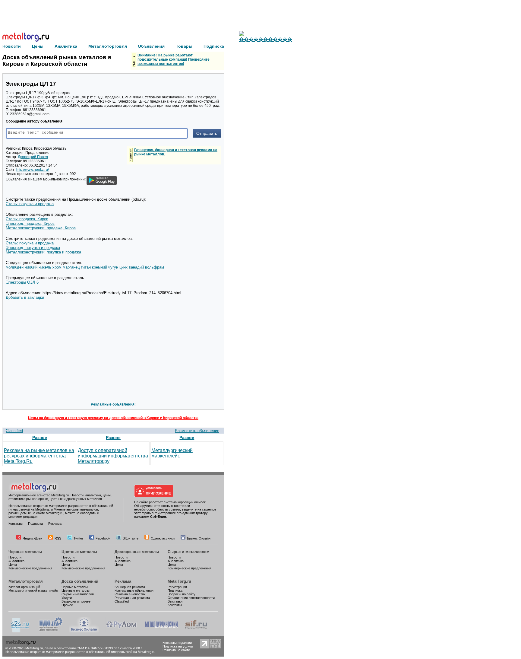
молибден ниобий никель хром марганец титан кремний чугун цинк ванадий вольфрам (85, 267)
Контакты (15, 523)
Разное (39, 437)
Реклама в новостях (130, 594)
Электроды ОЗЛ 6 (22, 282)
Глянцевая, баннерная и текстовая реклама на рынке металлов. (175, 152)
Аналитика (16, 561)
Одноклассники (163, 538)
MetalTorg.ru (179, 581)
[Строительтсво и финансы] (196, 631)
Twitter (78, 538)
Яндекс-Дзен (32, 538)
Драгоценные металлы (137, 551)
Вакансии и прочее (76, 601)
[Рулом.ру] (121, 631)
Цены (12, 564)
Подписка (35, 523)
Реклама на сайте (176, 650)
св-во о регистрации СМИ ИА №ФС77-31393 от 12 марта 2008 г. (94, 648)
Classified (14, 430)
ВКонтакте (130, 538)
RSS (58, 538)
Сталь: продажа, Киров (27, 219)
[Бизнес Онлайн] (84, 631)
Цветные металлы (79, 551)
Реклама (55, 523)
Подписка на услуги (178, 646)
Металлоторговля (25, 581)
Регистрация (177, 587)
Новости (14, 557)
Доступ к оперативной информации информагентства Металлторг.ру (113, 456)
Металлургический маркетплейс (172, 453)
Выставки (175, 601)
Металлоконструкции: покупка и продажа (43, 252)
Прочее (67, 605)
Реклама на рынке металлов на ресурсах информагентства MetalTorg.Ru (39, 456)
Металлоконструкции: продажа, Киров (41, 228)
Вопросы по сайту (181, 594)
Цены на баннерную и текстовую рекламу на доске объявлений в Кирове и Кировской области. (113, 418)
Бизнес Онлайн (198, 538)
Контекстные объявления (134, 590)
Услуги (67, 598)
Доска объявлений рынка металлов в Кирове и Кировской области (57, 60)
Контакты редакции (177, 643)
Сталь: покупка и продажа (30, 204)
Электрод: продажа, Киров (30, 223)
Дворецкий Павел (33, 157)
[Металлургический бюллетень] (161, 631)
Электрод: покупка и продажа (33, 247)
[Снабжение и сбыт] (20, 631)
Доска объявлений (80, 581)
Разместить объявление (197, 430)
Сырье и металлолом (189, 551)
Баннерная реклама (130, 587)
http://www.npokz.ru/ (32, 169)
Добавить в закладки (25, 297)
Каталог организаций (24, 587)
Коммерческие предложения (30, 568)
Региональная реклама (132, 598)
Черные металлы (25, 551)
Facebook (103, 538)
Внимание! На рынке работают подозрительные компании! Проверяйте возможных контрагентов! (173, 59)
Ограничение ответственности (191, 598)
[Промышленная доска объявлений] (51, 631)
